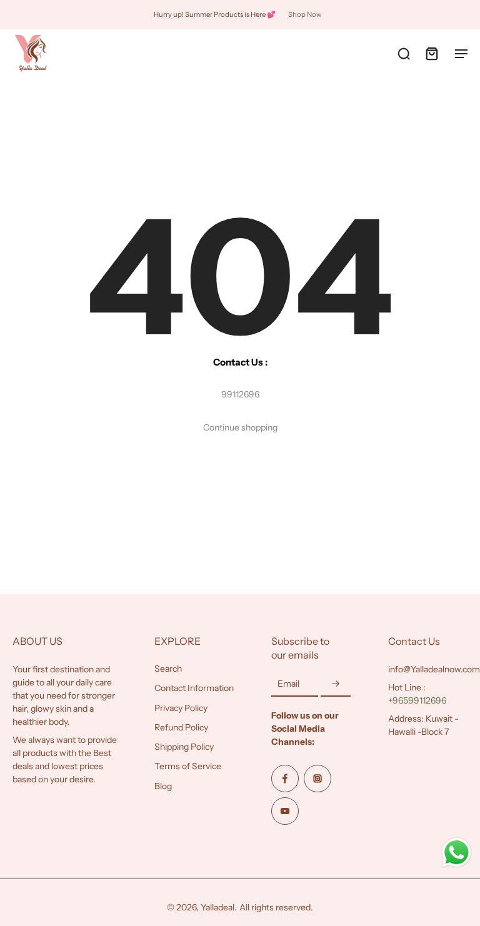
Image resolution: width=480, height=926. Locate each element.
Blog (163, 785)
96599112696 (419, 700)
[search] (404, 53)
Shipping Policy (184, 746)
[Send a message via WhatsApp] (456, 852)
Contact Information (194, 688)
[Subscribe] (336, 684)
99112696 (240, 394)
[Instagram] (317, 778)
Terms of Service (187, 766)
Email (288, 683)
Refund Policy (181, 726)
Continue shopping (240, 427)
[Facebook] (285, 778)
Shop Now (305, 14)
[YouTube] (285, 811)
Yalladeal (217, 907)
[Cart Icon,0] (431, 53)
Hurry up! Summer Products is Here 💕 (215, 14)
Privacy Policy (181, 707)
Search (168, 668)
